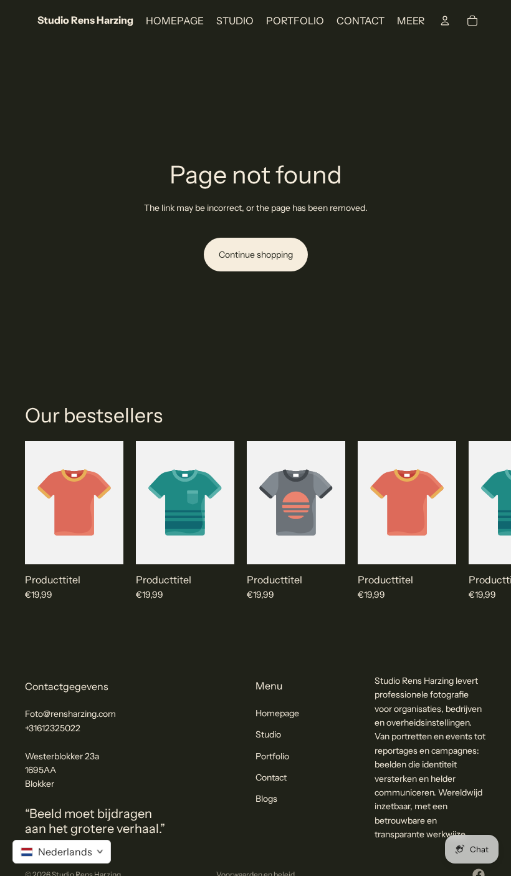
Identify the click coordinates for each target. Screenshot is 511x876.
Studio (268, 734)
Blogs (266, 798)
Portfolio (272, 755)
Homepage (277, 712)
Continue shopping (256, 254)
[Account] (445, 20)
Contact (271, 777)
